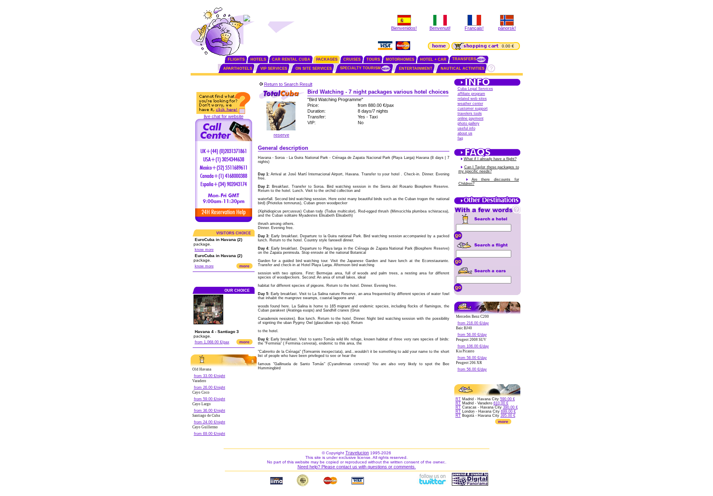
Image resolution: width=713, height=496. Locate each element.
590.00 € (507, 399)
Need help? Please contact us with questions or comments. (356, 466)
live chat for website (223, 116)
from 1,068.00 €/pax (212, 342)
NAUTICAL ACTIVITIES (462, 68)
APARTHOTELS (237, 68)
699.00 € (508, 411)
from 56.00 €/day (472, 335)
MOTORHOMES (400, 59)
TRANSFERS (464, 59)
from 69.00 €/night (209, 434)
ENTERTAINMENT (415, 68)
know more (204, 250)
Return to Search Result (288, 84)
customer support (473, 108)
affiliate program (471, 94)
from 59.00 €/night (209, 399)
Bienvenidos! (404, 28)
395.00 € (508, 415)
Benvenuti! (440, 28)
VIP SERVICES (273, 68)
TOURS (373, 59)
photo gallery (468, 123)
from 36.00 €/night (209, 411)
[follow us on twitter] (432, 484)
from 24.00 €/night (209, 422)
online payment (471, 118)
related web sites (472, 99)
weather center (470, 104)
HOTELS (258, 59)
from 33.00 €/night (209, 376)
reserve (281, 134)
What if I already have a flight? (490, 159)
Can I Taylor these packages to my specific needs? (488, 169)
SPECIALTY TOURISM (360, 68)
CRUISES (352, 59)
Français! (474, 28)
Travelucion (357, 452)
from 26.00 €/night (209, 387)
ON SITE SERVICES (313, 68)
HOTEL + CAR (433, 59)
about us (465, 133)
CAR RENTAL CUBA (291, 59)
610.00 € (500, 403)
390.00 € (510, 407)
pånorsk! (507, 28)
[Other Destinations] (487, 203)
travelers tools (470, 113)
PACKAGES (327, 59)
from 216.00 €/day (473, 323)
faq (460, 138)
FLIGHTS (236, 59)
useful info (466, 128)
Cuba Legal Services (475, 89)
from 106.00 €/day (473, 346)
